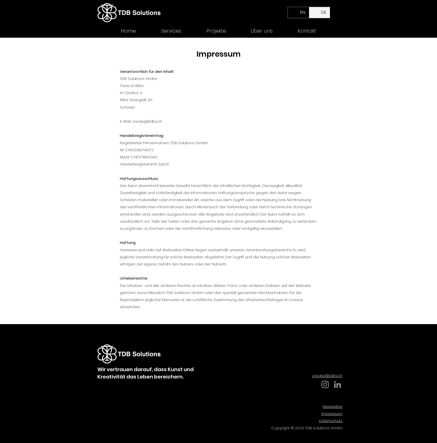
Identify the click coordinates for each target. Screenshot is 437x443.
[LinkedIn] (337, 384)
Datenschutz (330, 420)
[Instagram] (325, 384)
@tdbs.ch (153, 121)
